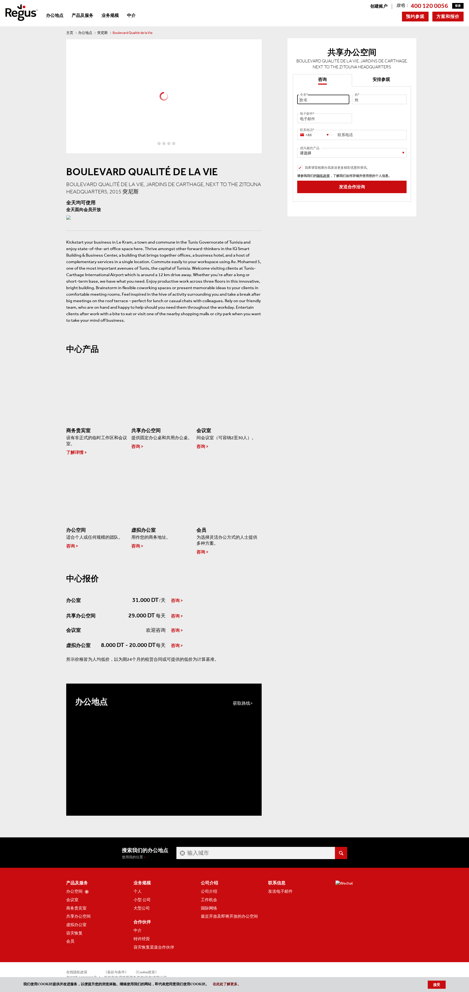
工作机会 (209, 899)
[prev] (70, 96)
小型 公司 (142, 899)
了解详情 (75, 452)
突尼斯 (102, 33)
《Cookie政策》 (146, 972)
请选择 (305, 153)
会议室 (72, 899)
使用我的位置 (132, 857)
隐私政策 (323, 176)
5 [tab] (173, 143)
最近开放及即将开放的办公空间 (229, 916)
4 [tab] (168, 143)
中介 (131, 15)
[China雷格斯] (21, 12)
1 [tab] (154, 143)
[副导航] (87, 892)
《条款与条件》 (116, 972)
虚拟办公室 (76, 924)
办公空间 (74, 891)
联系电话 (306, 130)
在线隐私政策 (76, 972)
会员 (70, 941)
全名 (303, 95)
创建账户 (379, 6)
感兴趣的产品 (309, 148)
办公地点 (55, 15)
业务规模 (110, 15)
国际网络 (209, 908)
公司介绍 (209, 891)
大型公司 (142, 908)
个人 (138, 891)
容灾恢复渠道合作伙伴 (154, 947)
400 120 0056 (429, 5)
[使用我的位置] (181, 853)
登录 (458, 6)
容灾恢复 (74, 933)
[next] (257, 96)
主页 (69, 33)
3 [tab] (164, 143)
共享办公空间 (78, 916)
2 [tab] (159, 143)
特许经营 (142, 938)
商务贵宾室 (76, 908)
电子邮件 (306, 114)
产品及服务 (82, 15)
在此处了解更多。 (227, 985)
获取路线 (241, 703)
